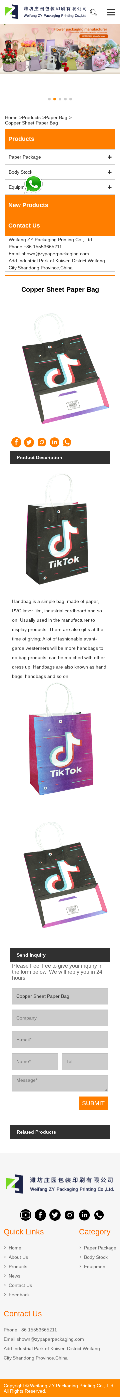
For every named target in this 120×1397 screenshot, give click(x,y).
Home (11, 117)
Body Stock (20, 172)
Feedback (19, 1294)
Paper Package (25, 157)
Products (31, 117)
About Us (18, 1257)
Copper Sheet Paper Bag (31, 122)
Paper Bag (56, 117)
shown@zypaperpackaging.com (50, 1339)
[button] (49, 99)
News (14, 1276)
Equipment (20, 187)
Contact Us (20, 1285)
